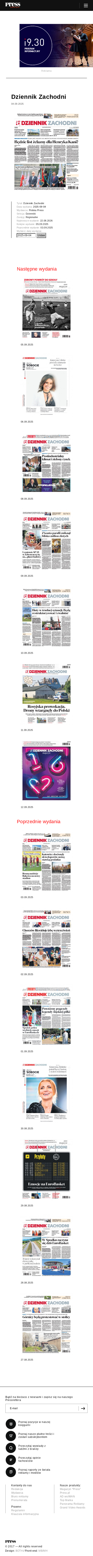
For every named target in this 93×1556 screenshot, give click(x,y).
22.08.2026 (46, 220)
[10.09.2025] (46, 616)
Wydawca (17, 1492)
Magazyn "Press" (70, 1489)
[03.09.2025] (46, 861)
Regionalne (32, 217)
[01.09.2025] (46, 1015)
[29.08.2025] (46, 1169)
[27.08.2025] (46, 1323)
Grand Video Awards (72, 1507)
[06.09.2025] (46, 385)
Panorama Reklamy (72, 1503)
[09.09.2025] (46, 539)
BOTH (19, 1550)
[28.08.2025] (46, 1246)
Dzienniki (31, 213)
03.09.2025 (46, 227)
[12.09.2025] (46, 770)
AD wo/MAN (67, 1496)
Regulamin (18, 1510)
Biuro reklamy (19, 1496)
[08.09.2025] (46, 462)
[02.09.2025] (46, 938)
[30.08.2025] (46, 1092)
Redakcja (17, 1489)
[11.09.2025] (46, 693)
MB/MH (43, 1550)
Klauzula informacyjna (25, 1514)
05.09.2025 (42, 224)
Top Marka (66, 1500)
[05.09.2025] (46, 308)
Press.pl (65, 1492)
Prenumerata (19, 1500)
